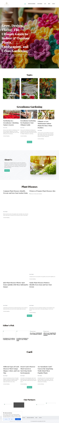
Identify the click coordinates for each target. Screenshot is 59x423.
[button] (43, 165)
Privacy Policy (23, 417)
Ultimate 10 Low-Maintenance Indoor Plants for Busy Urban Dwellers (45, 124)
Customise (6, 419)
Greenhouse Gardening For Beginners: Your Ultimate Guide (28, 123)
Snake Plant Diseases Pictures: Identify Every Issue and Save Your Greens (40, 285)
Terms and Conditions (30, 417)
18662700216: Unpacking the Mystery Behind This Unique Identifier (49, 334)
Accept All (18, 419)
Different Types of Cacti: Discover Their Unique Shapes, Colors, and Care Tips (11, 370)
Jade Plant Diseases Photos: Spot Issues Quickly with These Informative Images (15, 285)
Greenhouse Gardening (31, 3)
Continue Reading (41, 138)
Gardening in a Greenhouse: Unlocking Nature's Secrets (11, 123)
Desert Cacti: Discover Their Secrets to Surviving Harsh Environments (27, 370)
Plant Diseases (39, 3)
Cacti (45, 3)
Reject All (12, 419)
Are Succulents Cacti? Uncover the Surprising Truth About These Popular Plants (45, 370)
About (49, 3)
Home (25, 3)
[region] (12, 416)
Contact (53, 3)
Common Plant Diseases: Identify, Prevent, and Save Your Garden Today (15, 192)
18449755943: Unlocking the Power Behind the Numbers (36, 333)
